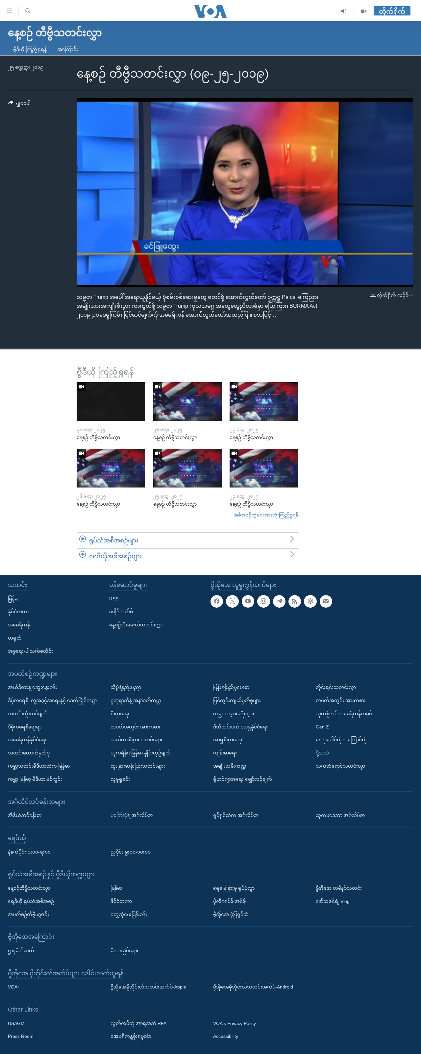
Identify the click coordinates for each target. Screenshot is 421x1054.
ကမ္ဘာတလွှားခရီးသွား (233, 713)
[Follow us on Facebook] (216, 601)
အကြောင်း (67, 49)
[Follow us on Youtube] (248, 601)
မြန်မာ (13, 598)
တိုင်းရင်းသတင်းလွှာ (336, 687)
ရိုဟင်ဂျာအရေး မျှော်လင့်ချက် (242, 779)
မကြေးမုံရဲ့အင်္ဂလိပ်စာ (132, 815)
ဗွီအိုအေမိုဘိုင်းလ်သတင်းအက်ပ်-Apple (148, 987)
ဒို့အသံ (322, 752)
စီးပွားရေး (120, 713)
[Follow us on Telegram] (279, 601)
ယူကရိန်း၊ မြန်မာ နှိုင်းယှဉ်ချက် (141, 752)
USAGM (16, 1023)
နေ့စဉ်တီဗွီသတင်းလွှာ (29, 888)
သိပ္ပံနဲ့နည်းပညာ (126, 687)
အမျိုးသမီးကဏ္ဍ (229, 766)
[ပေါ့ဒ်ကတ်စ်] (310, 601)
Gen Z (322, 726)
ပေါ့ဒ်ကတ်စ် (121, 612)
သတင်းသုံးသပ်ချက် (28, 713)
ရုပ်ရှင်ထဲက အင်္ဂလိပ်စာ (236, 815)
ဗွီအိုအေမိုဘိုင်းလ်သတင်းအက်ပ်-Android (253, 987)
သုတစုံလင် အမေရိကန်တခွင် (344, 713)
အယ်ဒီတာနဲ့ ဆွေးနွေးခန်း (32, 687)
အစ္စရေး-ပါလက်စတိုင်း (30, 651)
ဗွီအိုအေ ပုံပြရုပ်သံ (231, 914)
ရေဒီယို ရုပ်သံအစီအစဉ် (31, 901)
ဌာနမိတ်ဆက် (21, 950)
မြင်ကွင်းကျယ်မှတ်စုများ (237, 700)
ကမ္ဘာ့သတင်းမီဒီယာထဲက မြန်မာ (39, 766)
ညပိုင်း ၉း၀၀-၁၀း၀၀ (131, 852)
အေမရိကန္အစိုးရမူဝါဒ (131, 1036)
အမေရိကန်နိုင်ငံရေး (27, 740)
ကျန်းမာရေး (225, 752)
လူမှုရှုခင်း (120, 779)
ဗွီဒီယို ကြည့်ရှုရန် (30, 49)
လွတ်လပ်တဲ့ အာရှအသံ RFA (138, 1023)
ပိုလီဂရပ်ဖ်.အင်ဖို (229, 901)
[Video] (364, 11)
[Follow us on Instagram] (263, 601)
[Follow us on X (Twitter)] (232, 601)
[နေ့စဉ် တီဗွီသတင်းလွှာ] (111, 401)
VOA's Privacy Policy (234, 1023)
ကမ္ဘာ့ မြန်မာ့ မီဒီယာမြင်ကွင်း (35, 779)
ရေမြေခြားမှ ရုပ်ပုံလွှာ (234, 888)
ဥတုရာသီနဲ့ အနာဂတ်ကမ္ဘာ (136, 700)
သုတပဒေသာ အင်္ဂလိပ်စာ (340, 815)
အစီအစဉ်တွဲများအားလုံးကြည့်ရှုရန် (266, 515)
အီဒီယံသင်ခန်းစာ (24, 815)
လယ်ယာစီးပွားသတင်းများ (136, 740)
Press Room (21, 1036)
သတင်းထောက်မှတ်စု (29, 752)
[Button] (19, 104)
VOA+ (14, 987)
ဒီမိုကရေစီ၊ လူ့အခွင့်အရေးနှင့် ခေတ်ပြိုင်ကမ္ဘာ (52, 700)
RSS (113, 598)
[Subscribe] (326, 601)
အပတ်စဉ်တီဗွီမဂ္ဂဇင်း (28, 914)
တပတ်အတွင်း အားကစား (136, 726)
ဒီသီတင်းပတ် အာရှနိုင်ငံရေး (240, 726)
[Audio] (344, 11)
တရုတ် (15, 638)
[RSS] (294, 601)
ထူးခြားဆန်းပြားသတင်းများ (138, 766)
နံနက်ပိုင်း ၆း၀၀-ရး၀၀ (29, 852)
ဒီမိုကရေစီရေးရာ (24, 726)
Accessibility (225, 1036)
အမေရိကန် (19, 624)
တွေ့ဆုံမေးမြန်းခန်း (129, 914)
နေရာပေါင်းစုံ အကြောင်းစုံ (341, 740)
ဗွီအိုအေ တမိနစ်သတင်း (339, 888)
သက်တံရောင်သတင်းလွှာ (340, 766)
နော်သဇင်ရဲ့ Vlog (333, 901)
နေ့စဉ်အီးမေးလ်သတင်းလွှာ (135, 624)
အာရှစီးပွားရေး (227, 740)
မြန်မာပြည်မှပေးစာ (231, 687)
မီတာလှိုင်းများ (124, 950)
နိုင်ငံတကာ (18, 612)
